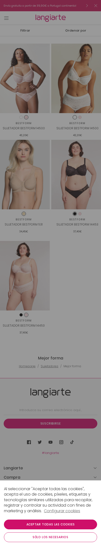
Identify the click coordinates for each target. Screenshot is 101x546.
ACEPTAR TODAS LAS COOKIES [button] (50, 524)
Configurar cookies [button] (62, 511)
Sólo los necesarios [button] (50, 537)
